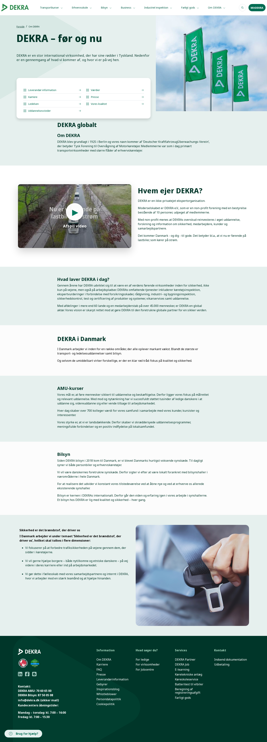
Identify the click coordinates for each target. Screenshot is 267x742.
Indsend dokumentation (230, 659)
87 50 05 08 (45, 695)
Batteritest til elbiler (189, 684)
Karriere (102, 664)
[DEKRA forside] (17, 7)
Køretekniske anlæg (188, 674)
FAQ (99, 669)
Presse (101, 674)
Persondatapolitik (108, 699)
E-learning (182, 669)
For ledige (142, 659)
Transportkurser (50, 7)
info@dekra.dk (29, 700)
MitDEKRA (257, 7)
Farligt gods (188, 7)
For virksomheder (148, 664)
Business (126, 7)
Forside (21, 26)
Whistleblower (106, 694)
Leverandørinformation (112, 679)
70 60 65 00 (43, 691)
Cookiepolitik (105, 704)
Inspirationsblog (107, 689)
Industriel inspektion (156, 7)
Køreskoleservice (186, 679)
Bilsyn (104, 7)
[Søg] (242, 7)
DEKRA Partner (185, 659)
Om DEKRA (215, 7)
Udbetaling (221, 664)
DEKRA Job (182, 664)
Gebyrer (102, 684)
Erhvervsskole (80, 7)
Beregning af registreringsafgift (187, 690)
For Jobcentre (145, 669)
